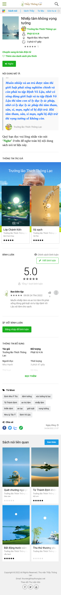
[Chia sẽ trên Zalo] (15, 428)
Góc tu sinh (53, 11)
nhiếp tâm (39, 402)
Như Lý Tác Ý (9, 415)
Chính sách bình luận (48, 254)
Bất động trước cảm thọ (16, 547)
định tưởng (27, 396)
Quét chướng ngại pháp (16, 490)
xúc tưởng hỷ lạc (43, 396)
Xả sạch (37, 229)
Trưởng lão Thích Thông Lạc (41, 29)
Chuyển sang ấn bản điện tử (16, 52)
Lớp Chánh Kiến (12, 229)
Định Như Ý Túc (11, 396)
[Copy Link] (21, 428)
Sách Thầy (29, 11)
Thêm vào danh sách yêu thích (21, 56)
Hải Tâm (36, 236)
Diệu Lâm (7, 496)
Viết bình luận (49, 260)
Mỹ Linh (36, 496)
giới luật (30, 408)
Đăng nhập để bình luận (17, 329)
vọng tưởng (44, 408)
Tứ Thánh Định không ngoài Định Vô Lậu (45, 490)
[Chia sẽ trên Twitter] (10, 428)
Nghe (10, 63)
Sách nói (12, 11)
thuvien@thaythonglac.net (33, 579)
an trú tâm (26, 402)
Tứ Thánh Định (10, 402)
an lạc (20, 408)
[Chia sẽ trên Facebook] (4, 428)
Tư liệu (41, 11)
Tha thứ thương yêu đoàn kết (45, 547)
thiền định (8, 408)
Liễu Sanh (7, 554)
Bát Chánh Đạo (8, 236)
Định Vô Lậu (25, 415)
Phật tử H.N (33, 33)
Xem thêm (30, 177)
